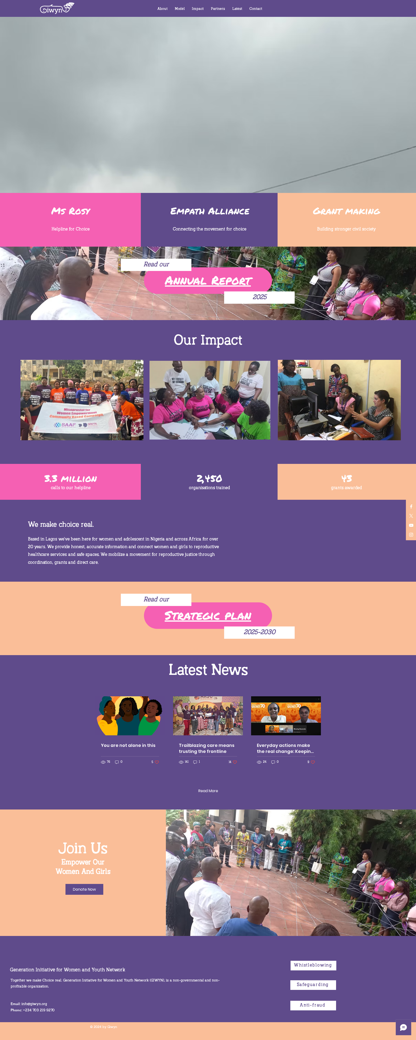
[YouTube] (411, 525)
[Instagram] (411, 534)
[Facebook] (411, 506)
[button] (162, 9)
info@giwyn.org (34, 1004)
